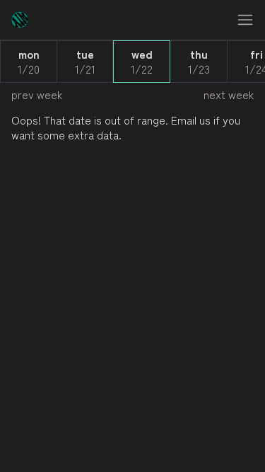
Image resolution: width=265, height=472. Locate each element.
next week (229, 94)
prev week (36, 94)
